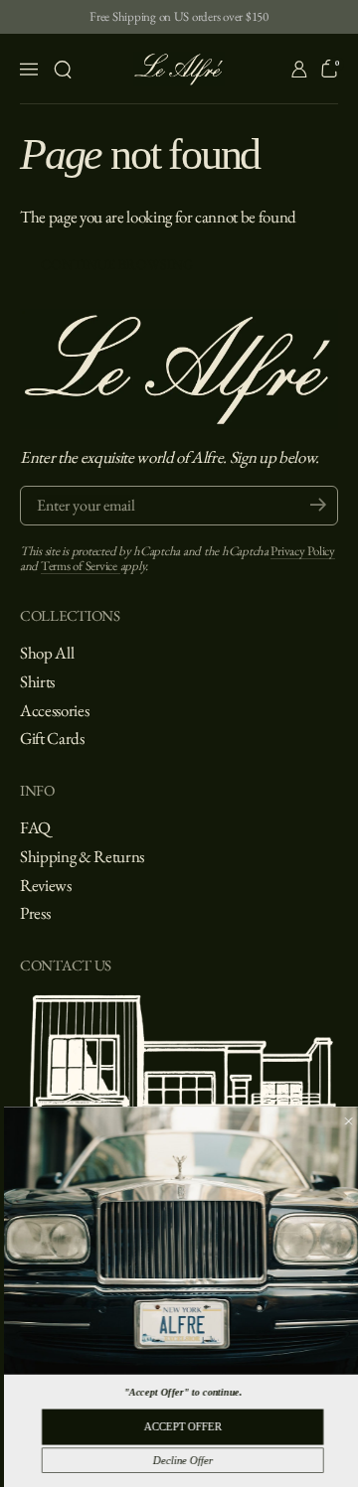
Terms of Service (80, 565)
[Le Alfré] (179, 69)
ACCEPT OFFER (179, 1426)
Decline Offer (178, 1460)
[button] (63, 69)
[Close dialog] (344, 1121)
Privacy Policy (302, 550)
